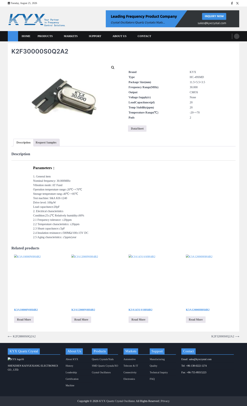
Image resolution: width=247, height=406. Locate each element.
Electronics (129, 378)
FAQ (152, 378)
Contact (144, 36)
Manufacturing (157, 359)
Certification (72, 378)
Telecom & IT (131, 365)
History (69, 365)
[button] (113, 67)
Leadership (71, 372)
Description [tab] (23, 142)
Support (95, 36)
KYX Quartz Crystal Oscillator (117, 401)
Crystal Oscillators (101, 372)
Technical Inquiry (159, 372)
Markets (71, 36)
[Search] (236, 36)
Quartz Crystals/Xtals (103, 359)
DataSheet (137, 128)
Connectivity (130, 372)
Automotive (130, 359)
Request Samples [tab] (46, 142)
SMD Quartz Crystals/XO (105, 365)
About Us (119, 36)
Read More (24, 319)
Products (45, 36)
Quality (153, 365)
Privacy (165, 401)
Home (26, 36)
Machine (70, 385)
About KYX (72, 359)
